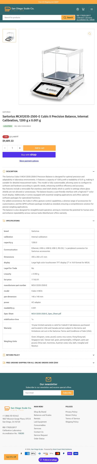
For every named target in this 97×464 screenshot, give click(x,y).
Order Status (39, 439)
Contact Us (38, 432)
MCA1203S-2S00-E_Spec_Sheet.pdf (46, 314)
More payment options (29, 161)
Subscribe (67, 393)
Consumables (40, 425)
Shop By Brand (40, 412)
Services (37, 428)
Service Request (41, 435)
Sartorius (6, 112)
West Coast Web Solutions (62, 449)
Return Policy (71, 415)
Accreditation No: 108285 (85, 20)
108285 (21, 433)
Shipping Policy (72, 422)
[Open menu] (91, 9)
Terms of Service (73, 418)
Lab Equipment (40, 422)
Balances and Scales (42, 415)
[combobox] (39, 17)
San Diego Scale (37, 449)
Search (70, 17)
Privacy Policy (71, 412)
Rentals (37, 418)
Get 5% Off (11, 457)
